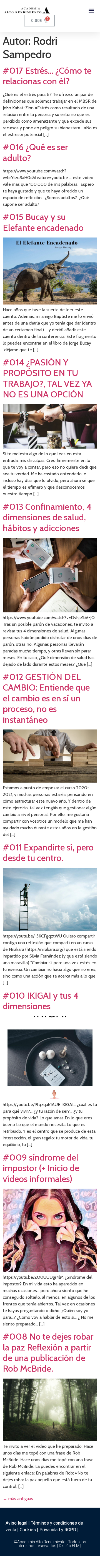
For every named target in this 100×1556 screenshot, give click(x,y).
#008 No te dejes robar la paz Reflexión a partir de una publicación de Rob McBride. (48, 1352)
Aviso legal (16, 1523)
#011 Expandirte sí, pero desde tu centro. (48, 852)
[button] (91, 10)
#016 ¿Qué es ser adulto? (35, 152)
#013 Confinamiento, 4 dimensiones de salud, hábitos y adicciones (47, 517)
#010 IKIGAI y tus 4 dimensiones (41, 1000)
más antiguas (18, 1498)
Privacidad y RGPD (57, 1529)
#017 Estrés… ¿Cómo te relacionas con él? (47, 75)
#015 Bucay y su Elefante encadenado (43, 222)
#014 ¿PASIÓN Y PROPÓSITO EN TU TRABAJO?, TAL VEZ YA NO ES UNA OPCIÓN (47, 378)
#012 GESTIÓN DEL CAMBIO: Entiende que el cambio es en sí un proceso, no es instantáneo (46, 698)
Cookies (28, 1529)
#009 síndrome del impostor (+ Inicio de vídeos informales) (41, 1168)
